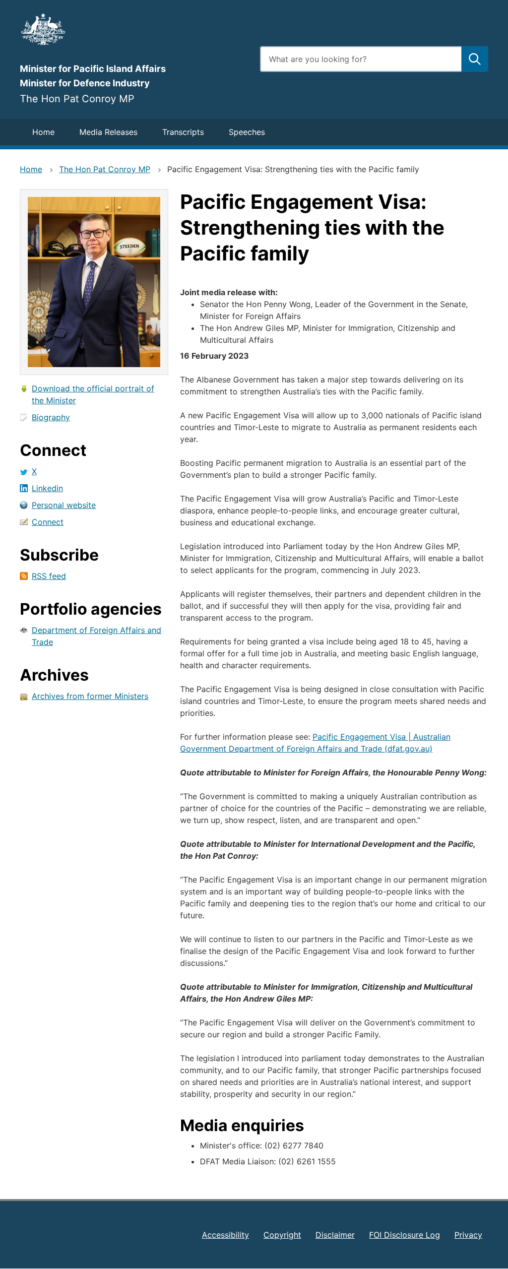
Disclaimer (335, 1235)
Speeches (247, 132)
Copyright (282, 1235)
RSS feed (49, 576)
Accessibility (225, 1235)
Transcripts (183, 132)
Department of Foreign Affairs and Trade (96, 636)
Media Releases (108, 132)
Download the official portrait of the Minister (93, 394)
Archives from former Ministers (90, 696)
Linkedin (47, 488)
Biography (51, 417)
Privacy (468, 1235)
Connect (48, 522)
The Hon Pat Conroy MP (104, 169)
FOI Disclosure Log (404, 1235)
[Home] (134, 29)
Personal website (64, 505)
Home (43, 132)
